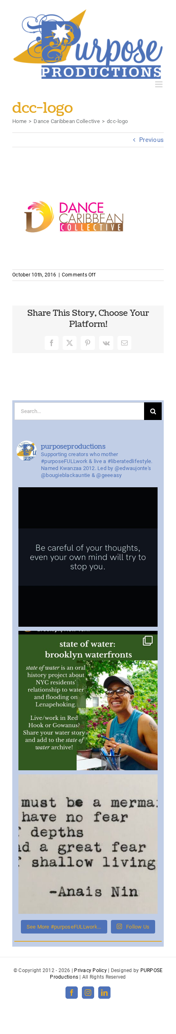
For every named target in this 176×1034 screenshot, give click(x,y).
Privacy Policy (90, 970)
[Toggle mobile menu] (159, 84)
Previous (151, 140)
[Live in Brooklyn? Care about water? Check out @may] (88, 700)
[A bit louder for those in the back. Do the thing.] (88, 557)
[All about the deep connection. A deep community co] (88, 844)
